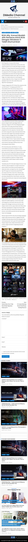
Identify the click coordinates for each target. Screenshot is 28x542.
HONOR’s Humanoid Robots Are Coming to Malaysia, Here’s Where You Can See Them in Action (13, 381)
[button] (5, 21)
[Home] (2, 21)
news (3, 299)
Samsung (14, 502)
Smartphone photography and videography (11, 523)
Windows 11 (14, 299)
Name (3, 337)
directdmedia (15, 298)
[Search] (24, 21)
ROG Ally (9, 299)
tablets (12, 400)
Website (4, 346)
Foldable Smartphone (13, 500)
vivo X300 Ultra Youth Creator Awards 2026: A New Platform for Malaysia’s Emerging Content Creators (13, 530)
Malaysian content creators (8, 520)
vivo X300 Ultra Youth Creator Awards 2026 (11, 525)
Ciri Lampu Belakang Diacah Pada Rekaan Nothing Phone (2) (21, 305)
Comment (4, 318)
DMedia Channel (14, 15)
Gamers (12, 32)
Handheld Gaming (22, 298)
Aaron (4, 45)
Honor (3, 376)
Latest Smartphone (6, 502)
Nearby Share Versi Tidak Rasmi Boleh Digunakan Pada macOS (7, 305)
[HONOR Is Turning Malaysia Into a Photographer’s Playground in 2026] (14, 417)
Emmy (11, 384)
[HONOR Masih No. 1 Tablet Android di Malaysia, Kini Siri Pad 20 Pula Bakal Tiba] (14, 394)
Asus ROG (8, 32)
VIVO (23, 523)
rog (5, 299)
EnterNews (18, 540)
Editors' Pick (5, 500)
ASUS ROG (6, 298)
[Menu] (5, 21)
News (17, 32)
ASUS (3, 32)
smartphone (19, 502)
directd (10, 298)
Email (3, 342)
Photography (13, 423)
